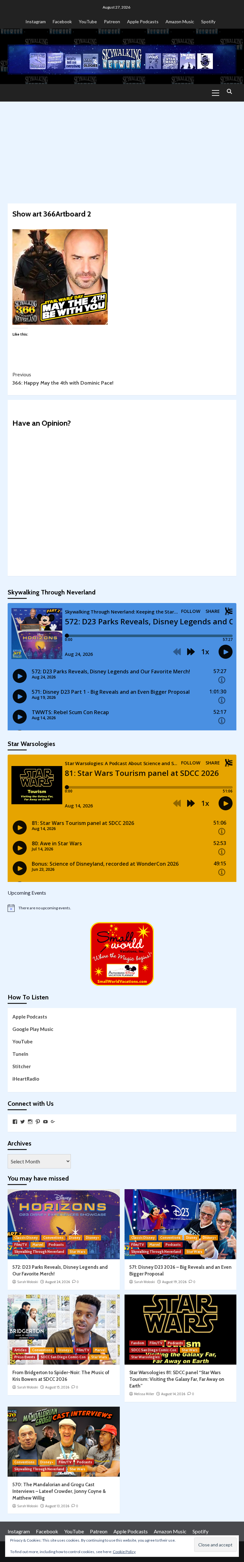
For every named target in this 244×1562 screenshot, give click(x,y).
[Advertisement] (122, 149)
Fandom (137, 1343)
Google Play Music (32, 1029)
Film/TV (20, 1244)
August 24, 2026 (57, 1282)
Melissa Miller (144, 1394)
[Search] (229, 91)
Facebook (62, 21)
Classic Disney (26, 1237)
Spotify (208, 21)
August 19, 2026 (174, 1282)
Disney (74, 1237)
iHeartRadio (25, 1079)
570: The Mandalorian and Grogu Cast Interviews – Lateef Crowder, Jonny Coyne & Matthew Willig (59, 1491)
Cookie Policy (124, 1551)
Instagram (35, 21)
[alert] (122, 908)
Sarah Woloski (27, 1282)
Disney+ (92, 1237)
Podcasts (56, 1244)
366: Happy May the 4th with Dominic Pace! (62, 379)
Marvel (37, 1244)
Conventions (53, 1237)
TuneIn (20, 1054)
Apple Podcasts (143, 21)
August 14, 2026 (173, 1394)
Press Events (24, 1357)
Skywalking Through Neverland (39, 1251)
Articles (20, 1350)
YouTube (88, 21)
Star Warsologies (145, 1357)
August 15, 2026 (57, 1387)
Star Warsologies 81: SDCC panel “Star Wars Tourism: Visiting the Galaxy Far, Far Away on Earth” (176, 1379)
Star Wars (77, 1251)
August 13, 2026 (57, 1506)
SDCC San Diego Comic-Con (63, 1357)
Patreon (112, 21)
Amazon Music (180, 21)
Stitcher (21, 1066)
